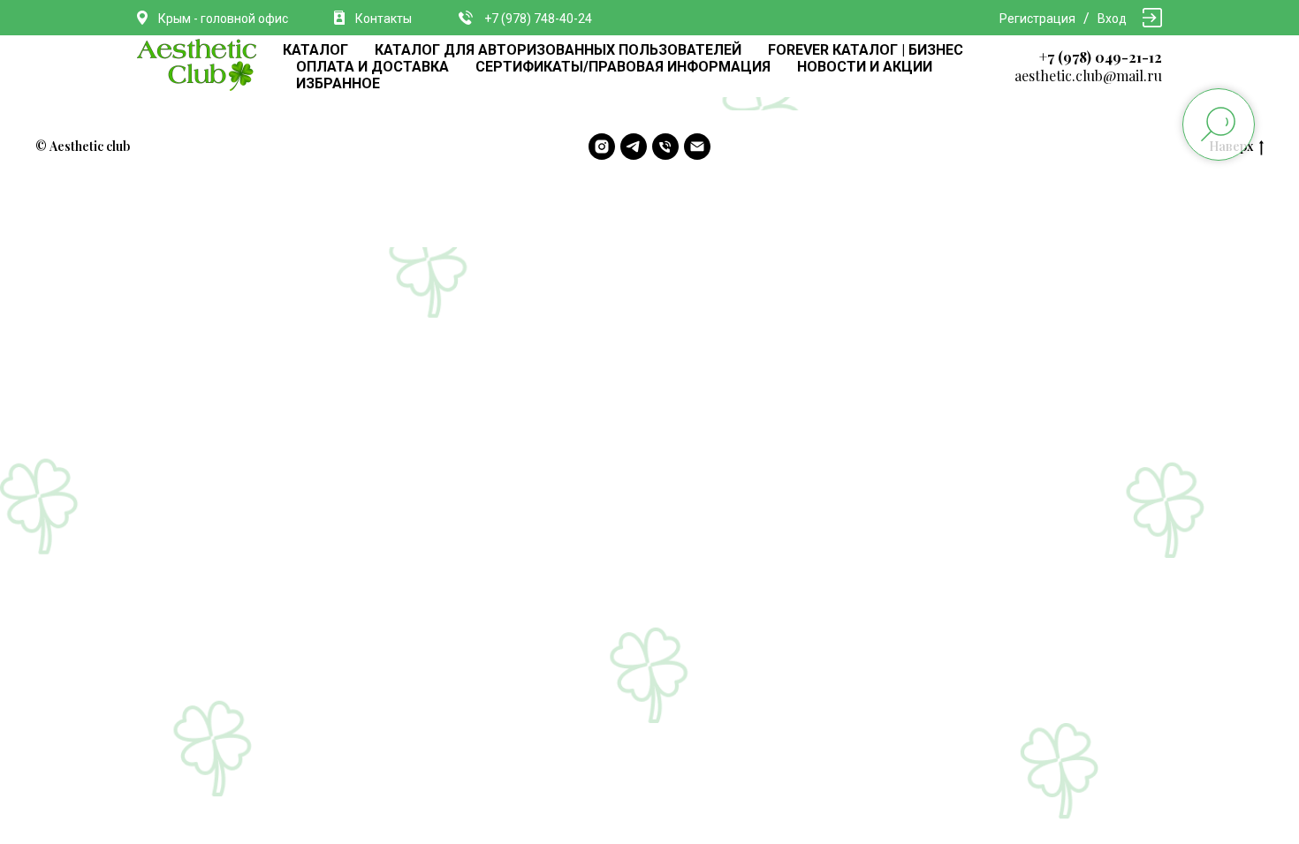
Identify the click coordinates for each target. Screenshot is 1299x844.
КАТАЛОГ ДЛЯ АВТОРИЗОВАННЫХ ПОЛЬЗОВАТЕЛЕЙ (558, 49)
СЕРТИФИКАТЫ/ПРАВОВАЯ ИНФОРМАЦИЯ (623, 66)
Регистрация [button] (1037, 18)
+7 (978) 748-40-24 (538, 18)
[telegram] (633, 146)
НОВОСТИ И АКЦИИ (864, 66)
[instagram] (602, 146)
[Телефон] (665, 146)
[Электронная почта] (697, 146)
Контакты (383, 18)
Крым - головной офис (223, 18)
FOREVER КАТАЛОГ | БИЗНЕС (865, 49)
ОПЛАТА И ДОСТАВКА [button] (372, 66)
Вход (1112, 18)
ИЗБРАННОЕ (338, 83)
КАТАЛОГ (315, 49)
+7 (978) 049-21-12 (1100, 57)
